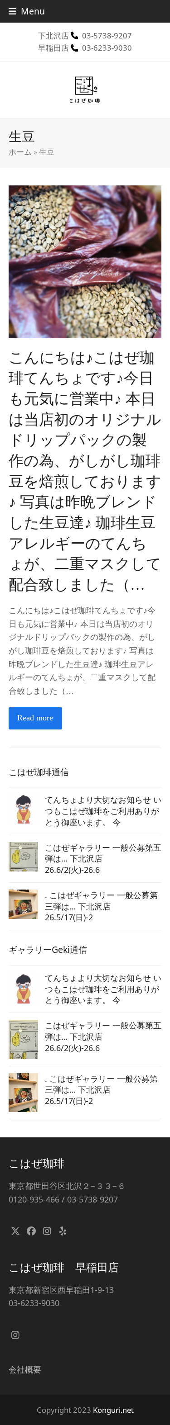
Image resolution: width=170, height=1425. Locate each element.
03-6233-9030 (107, 48)
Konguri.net (113, 1410)
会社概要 (25, 1369)
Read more (35, 717)
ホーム (20, 152)
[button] (27, 11)
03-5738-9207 (107, 35)
